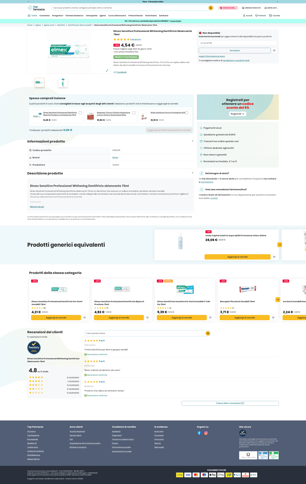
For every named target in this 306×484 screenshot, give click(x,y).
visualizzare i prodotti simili (236, 60)
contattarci (207, 182)
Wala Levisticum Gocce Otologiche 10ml (168, 112)
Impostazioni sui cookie (122, 451)
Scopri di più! (175, 21)
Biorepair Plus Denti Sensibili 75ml (237, 301)
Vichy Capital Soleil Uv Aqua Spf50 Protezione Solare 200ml (235, 235)
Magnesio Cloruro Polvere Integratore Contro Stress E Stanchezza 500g (113, 113)
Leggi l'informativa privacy (212, 56)
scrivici (214, 198)
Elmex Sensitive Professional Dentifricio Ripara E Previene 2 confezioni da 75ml (60, 113)
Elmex (115, 157)
